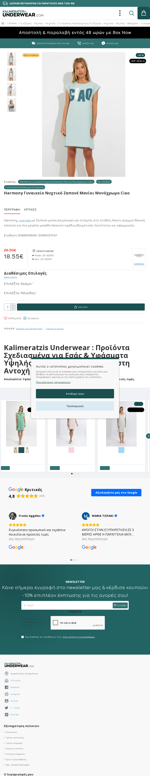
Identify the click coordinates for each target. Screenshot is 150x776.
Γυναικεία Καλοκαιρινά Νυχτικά (24, 187)
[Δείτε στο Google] (13, 516)
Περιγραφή (12, 209)
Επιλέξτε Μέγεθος (20, 293)
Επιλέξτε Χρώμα (18, 283)
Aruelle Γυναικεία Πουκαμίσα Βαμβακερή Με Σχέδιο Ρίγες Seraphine (41, 456)
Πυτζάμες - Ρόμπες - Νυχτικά (37, 23)
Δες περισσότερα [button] (21, 539)
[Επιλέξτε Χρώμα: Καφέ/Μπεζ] (140, 450)
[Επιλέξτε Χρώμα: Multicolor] (40, 450)
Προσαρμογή (75, 406)
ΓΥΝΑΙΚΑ (12, 23)
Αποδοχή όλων (75, 393)
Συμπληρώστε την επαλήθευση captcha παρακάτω (31, 622)
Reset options (10, 277)
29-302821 (104, 181)
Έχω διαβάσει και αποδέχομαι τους (60, 636)
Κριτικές (30, 209)
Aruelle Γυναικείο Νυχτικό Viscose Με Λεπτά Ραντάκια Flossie (91, 456)
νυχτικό (25, 220)
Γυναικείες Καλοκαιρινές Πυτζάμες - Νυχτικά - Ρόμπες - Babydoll (98, 23)
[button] (72, 473)
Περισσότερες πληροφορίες (53, 382)
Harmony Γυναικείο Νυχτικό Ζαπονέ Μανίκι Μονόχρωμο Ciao (56, 181)
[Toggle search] (132, 13)
